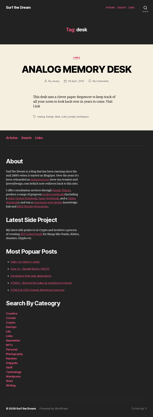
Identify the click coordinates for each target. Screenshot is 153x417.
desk (57, 116)
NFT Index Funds (31, 234)
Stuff (9, 367)
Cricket (11, 318)
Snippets (12, 363)
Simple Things (61, 190)
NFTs (9, 345)
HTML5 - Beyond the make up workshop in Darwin (41, 282)
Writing (11, 385)
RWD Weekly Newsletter (32, 206)
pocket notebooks (53, 194)
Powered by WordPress (53, 408)
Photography (14, 354)
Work (9, 381)
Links (131, 7)
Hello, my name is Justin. (25, 261)
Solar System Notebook (22, 198)
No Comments (100, 81)
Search (122, 7)
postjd (71, 116)
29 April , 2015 (76, 81)
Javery (55, 81)
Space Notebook (49, 198)
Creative (11, 313)
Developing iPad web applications (30, 275)
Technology (13, 372)
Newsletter (13, 340)
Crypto (10, 322)
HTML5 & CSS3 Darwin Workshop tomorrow (37, 290)
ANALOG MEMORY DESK (76, 69)
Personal (11, 349)
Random (11, 358)
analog (41, 116)
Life (8, 331)
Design (49, 116)
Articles (110, 7)
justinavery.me (39, 179)
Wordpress (13, 376)
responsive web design (47, 202)
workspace (82, 116)
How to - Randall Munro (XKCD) (29, 268)
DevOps (11, 327)
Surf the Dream (18, 7)
